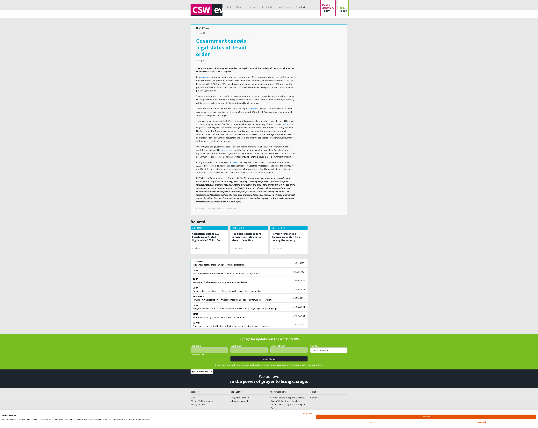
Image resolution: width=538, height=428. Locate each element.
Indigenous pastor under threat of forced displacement (219, 263)
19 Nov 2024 (299, 315)
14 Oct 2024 (298, 324)
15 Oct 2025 (298, 263)
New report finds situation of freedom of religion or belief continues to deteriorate (232, 298)
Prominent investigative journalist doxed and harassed (219, 316)
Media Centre (285, 7)
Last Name (236, 345)
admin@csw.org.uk (239, 401)
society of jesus (215, 208)
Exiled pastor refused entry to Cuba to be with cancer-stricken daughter (227, 289)
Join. (343, 9)
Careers (314, 397)
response (286, 124)
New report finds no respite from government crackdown (220, 280)
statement (205, 77)
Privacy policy (307, 414)
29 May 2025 (299, 280)
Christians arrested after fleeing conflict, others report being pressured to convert (232, 324)
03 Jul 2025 (298, 271)
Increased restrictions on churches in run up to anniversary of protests (226, 272)
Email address (277, 345)
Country (314, 345)
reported (233, 162)
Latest (228, 7)
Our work (253, 7)
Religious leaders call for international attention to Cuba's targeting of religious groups (235, 307)
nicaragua (201, 208)
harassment (231, 208)
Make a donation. (328, 7)
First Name (197, 345)
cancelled (253, 108)
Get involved (268, 7)
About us (240, 7)
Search (299, 7)
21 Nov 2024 (299, 306)
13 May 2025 (299, 289)
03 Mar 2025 (299, 298)
